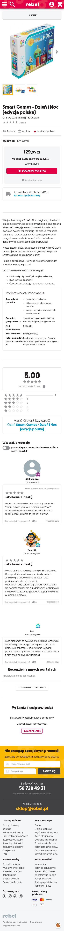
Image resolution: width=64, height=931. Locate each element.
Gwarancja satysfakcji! (46, 839)
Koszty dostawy (11, 825)
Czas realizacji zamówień (15, 836)
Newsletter (40, 864)
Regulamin (36, 922)
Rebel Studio (9, 874)
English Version (11, 878)
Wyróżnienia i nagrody (47, 832)
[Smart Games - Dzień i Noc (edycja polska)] (32, 51)
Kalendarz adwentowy (46, 846)
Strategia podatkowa (46, 882)
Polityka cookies (43, 878)
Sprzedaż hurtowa (12, 871)
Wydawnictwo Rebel (14, 867)
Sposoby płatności (13, 843)
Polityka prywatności (15, 922)
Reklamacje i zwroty (13, 832)
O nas (38, 825)
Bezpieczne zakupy (13, 839)
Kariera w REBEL (43, 885)
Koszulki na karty (11, 864)
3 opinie (22, 123)
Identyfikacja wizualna (46, 853)
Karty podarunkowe (45, 867)
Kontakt (7, 828)
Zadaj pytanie (32, 730)
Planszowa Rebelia (12, 882)
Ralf (32, 631)
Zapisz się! (49, 771)
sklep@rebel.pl (32, 808)
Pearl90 (32, 550)
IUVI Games (23, 140)
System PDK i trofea (45, 871)
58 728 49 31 (32, 788)
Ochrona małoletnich (46, 850)
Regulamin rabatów (13, 846)
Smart (34, 15)
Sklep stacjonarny (44, 836)
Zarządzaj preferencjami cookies (58, 924)
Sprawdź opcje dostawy (26, 195)
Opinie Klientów (43, 828)
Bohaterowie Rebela (45, 843)
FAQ (5, 853)
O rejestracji (9, 850)
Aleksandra (32, 479)
